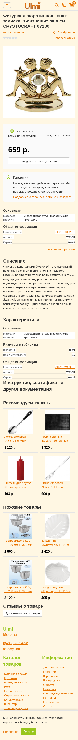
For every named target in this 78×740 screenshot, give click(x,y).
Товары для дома (16, 708)
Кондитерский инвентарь (13, 701)
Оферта (48, 684)
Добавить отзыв (64, 38)
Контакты (49, 697)
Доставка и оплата (55, 667)
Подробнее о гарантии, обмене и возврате (42, 197)
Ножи (7, 686)
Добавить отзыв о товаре (23, 613)
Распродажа (51, 680)
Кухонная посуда (15, 673)
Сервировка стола (16, 695)
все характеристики (61, 249)
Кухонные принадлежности (15, 680)
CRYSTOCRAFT (65, 232)
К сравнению (16, 32)
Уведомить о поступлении (39, 161)
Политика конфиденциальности (58, 691)
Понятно (28, 731)
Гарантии (49, 671)
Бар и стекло (13, 691)
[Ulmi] (33, 5)
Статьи (48, 706)
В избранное (66, 32)
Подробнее (11, 731)
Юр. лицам (50, 676)
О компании (51, 702)
